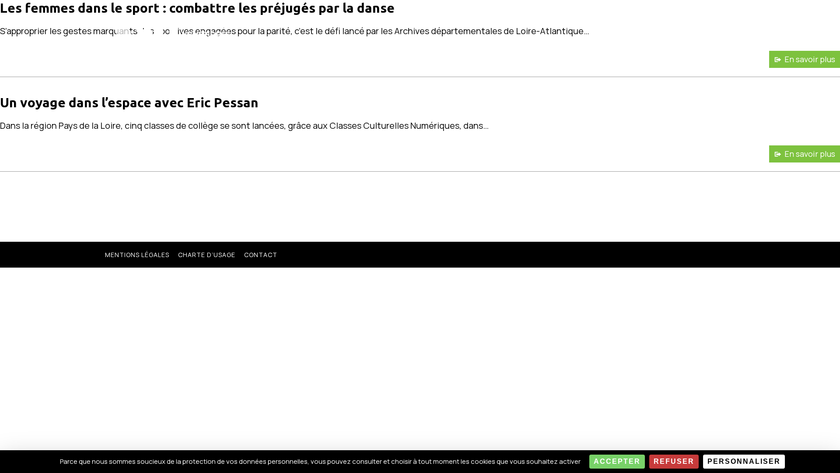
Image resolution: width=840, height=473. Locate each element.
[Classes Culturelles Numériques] (170, 27)
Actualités (577, 18)
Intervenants (701, 18)
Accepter (617, 461)
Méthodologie (512, 18)
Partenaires (637, 18)
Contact (260, 255)
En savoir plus (809, 59)
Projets (454, 18)
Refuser (674, 461)
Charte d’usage (206, 255)
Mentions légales (137, 255)
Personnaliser (743, 461)
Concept (407, 18)
